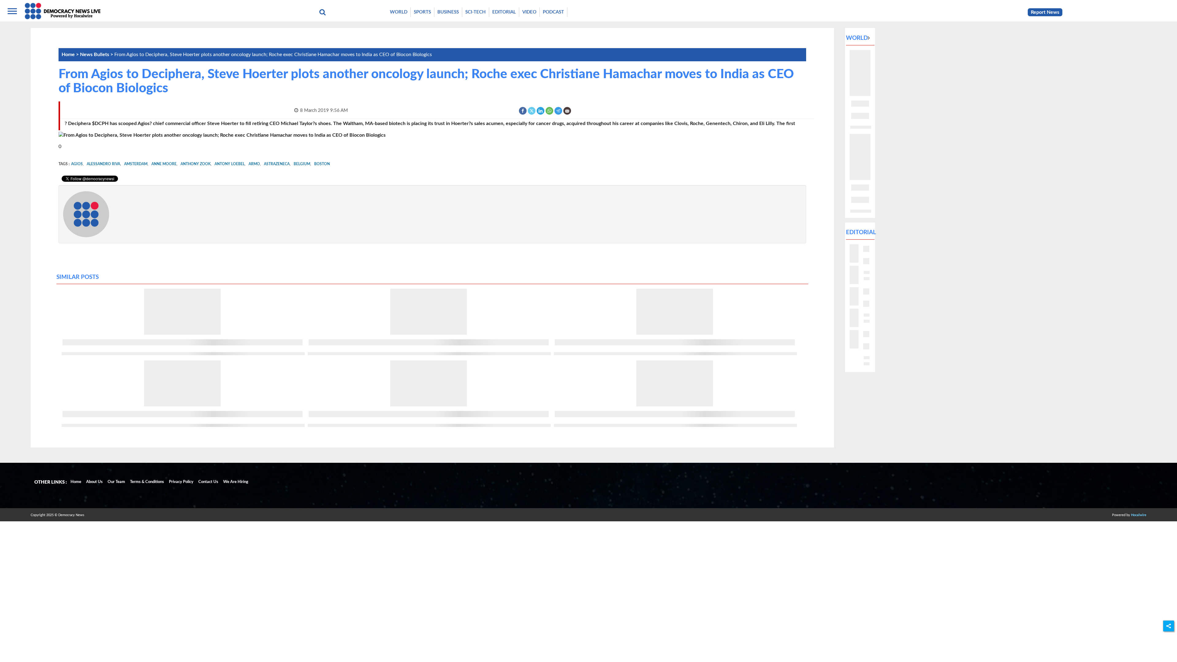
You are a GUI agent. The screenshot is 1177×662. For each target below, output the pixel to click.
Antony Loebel (230, 164)
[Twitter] (531, 110)
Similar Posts (77, 277)
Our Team (116, 482)
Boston (322, 164)
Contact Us (208, 482)
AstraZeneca (277, 164)
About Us (94, 482)
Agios (77, 164)
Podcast (553, 12)
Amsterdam (135, 164)
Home (75, 482)
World (398, 12)
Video (529, 12)
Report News (1045, 12)
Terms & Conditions (147, 482)
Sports (422, 12)
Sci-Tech (475, 12)
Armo (254, 164)
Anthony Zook (196, 164)
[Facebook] (523, 110)
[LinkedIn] (540, 110)
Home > (71, 54)
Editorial (504, 12)
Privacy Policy (181, 482)
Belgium (302, 164)
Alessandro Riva (103, 164)
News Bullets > (97, 54)
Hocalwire (1138, 515)
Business (448, 12)
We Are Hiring (235, 482)
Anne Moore (164, 164)
